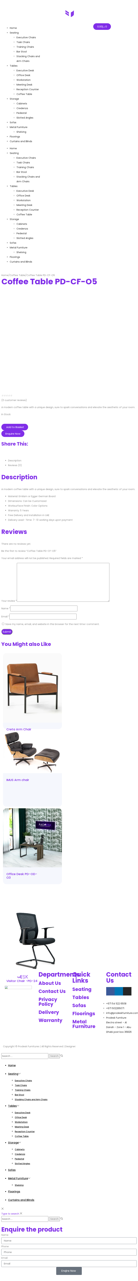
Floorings (15, 257)
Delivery (49, 1012)
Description (14, 460)
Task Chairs (23, 162)
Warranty (50, 1020)
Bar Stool (21, 172)
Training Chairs (25, 167)
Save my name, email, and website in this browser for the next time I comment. (52, 624)
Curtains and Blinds (21, 261)
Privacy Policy (48, 1001)
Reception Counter (27, 209)
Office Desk (23, 195)
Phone (5, 1246)
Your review (9, 601)
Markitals (82, 1046)
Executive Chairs (26, 158)
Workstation (23, 200)
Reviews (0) (15, 465)
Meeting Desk (24, 205)
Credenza (22, 228)
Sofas (13, 243)
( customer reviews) (14, 400)
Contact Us (52, 991)
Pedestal (21, 233)
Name (5, 608)
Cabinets (21, 224)
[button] (14, 427)
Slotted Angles (24, 238)
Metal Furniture (18, 247)
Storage (14, 219)
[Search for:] (25, 1056)
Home (13, 148)
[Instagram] (127, 991)
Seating (14, 153)
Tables (14, 186)
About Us (50, 983)
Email (5, 616)
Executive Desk (25, 191)
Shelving (21, 252)
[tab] (72, 460)
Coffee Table (24, 214)
